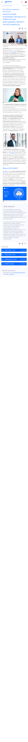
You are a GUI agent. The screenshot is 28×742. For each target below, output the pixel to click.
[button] (19, 28)
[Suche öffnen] (22, 2)
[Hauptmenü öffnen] (2, 2)
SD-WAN (5, 171)
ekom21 (15, 51)
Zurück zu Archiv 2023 (7, 5)
